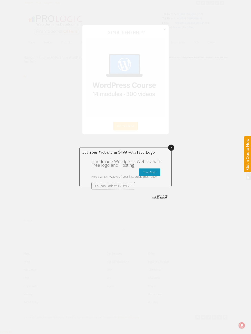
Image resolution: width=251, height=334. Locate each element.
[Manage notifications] (242, 325)
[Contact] (247, 150)
